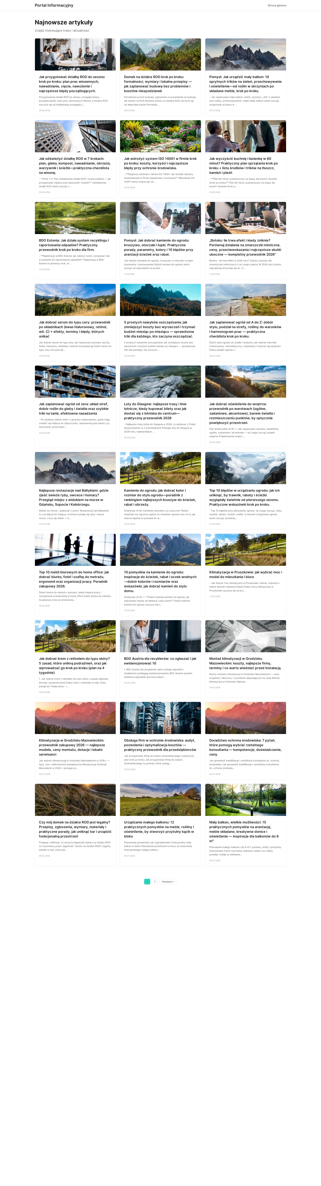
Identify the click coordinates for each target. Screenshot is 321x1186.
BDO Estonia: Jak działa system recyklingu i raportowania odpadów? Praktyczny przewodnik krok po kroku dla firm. (74, 245)
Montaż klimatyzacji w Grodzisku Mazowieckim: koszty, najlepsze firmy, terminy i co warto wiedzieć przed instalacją (245, 663)
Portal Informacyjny (54, 5)
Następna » (168, 881)
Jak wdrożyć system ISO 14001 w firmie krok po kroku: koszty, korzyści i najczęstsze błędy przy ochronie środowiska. (160, 163)
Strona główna (277, 5)
